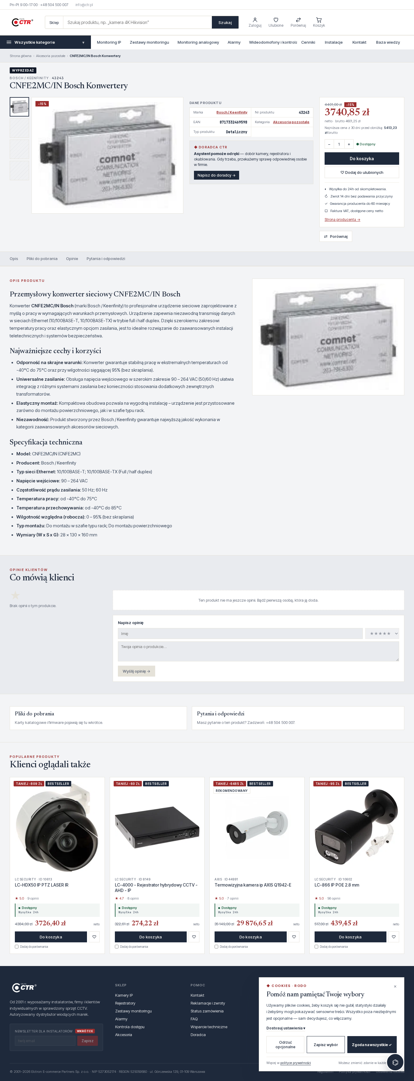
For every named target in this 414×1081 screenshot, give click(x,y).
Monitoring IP (109, 42)
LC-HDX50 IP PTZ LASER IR (41, 884)
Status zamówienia (207, 1010)
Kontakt (359, 42)
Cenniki (308, 42)
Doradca (198, 1034)
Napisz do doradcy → (216, 175)
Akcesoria (123, 1034)
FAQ (194, 1018)
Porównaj (336, 236)
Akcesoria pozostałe (50, 56)
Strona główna (21, 56)
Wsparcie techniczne (209, 1026)
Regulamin (325, 1071)
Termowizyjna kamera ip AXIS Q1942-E (253, 884)
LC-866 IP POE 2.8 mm (337, 884)
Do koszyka (362, 158)
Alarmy (234, 42)
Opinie (72, 258)
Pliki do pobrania (42, 258)
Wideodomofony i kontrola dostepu (281, 42)
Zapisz (88, 1041)
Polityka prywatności (354, 1071)
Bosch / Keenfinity (231, 112)
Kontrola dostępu (130, 1026)
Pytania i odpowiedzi (106, 258)
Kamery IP (124, 995)
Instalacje (334, 42)
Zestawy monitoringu (149, 42)
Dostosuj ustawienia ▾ (285, 1028)
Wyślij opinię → (136, 671)
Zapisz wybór (326, 1044)
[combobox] (137, 22)
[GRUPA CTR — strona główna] (22, 22)
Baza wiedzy (388, 42)
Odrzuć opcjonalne (285, 1044)
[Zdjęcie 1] (19, 107)
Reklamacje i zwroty (208, 1003)
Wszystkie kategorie (49, 42)
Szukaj (225, 22)
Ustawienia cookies (390, 1071)
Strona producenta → (342, 219)
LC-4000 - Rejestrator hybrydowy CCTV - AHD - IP (156, 887)
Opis (14, 258)
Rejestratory (125, 1003)
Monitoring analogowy (198, 42)
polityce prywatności (295, 1063)
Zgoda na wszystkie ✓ (372, 1044)
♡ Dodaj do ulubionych (361, 172)
